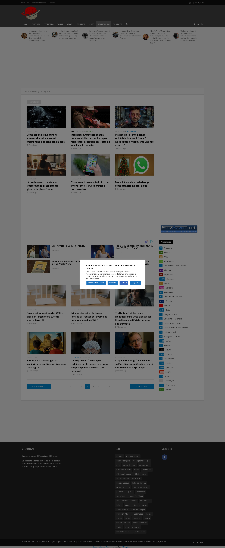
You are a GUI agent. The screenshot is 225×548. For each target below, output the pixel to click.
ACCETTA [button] (112, 282)
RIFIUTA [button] (124, 282)
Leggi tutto (135, 283)
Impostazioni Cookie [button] (96, 282)
